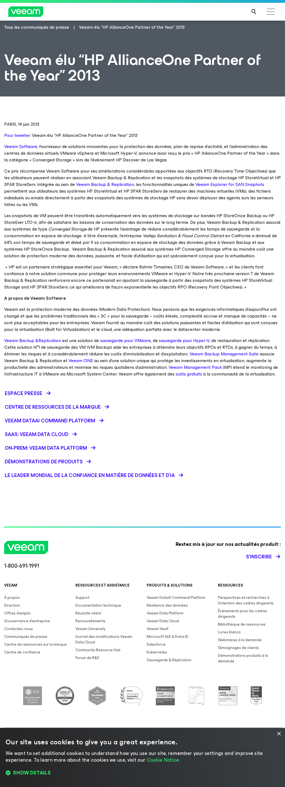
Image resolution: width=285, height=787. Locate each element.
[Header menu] (270, 12)
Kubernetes (157, 652)
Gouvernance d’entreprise (27, 621)
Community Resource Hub (98, 650)
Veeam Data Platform (165, 613)
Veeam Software (20, 146)
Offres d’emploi (17, 613)
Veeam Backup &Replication (32, 340)
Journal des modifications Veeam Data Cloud (103, 639)
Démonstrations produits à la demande (243, 658)
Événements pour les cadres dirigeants (242, 614)
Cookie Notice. (163, 760)
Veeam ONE (80, 360)
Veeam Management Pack (195, 367)
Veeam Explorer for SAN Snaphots (229, 184)
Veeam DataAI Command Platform (176, 597)
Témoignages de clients (238, 648)
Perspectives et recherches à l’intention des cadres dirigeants (246, 600)
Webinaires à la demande (240, 640)
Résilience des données (167, 605)
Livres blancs (229, 632)
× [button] (279, 734)
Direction (12, 605)
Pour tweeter (17, 135)
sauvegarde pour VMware (125, 340)
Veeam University (90, 629)
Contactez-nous (18, 629)
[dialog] (142, 757)
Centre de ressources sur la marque (35, 644)
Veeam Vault (157, 629)
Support (82, 597)
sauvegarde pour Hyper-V (184, 340)
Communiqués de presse (25, 636)
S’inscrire (259, 557)
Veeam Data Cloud (163, 621)
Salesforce (156, 644)
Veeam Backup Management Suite (224, 354)
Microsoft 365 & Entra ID (167, 636)
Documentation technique (98, 605)
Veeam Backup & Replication (105, 184)
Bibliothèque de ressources (242, 624)
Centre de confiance (22, 652)
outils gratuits (189, 374)
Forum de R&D (87, 658)
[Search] (254, 12)
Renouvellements (90, 621)
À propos (12, 597)
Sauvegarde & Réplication (169, 660)
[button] (142, 773)
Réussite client (88, 613)
